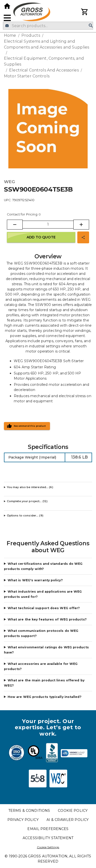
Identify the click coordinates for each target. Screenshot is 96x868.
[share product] (83, 237)
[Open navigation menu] (7, 17)
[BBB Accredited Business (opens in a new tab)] (52, 753)
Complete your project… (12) (27, 501)
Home (10, 35)
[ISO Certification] (16, 753)
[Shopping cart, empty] (85, 12)
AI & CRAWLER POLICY (68, 819)
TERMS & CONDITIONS (29, 810)
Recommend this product (30, 426)
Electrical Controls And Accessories (44, 70)
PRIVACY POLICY (23, 819)
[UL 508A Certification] (35, 753)
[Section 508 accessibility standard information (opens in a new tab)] (38, 778)
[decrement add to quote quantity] (15, 225)
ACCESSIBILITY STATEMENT (48, 838)
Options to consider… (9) (25, 515)
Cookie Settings (48, 847)
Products (30, 35)
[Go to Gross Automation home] (7, 6)
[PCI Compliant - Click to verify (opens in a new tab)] (74, 753)
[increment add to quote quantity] (81, 225)
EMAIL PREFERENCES (47, 829)
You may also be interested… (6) (30, 487)
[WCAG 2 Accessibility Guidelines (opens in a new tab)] (58, 778)
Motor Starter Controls (26, 76)
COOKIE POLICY (73, 810)
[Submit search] (91, 26)
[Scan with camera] (7, 26)
